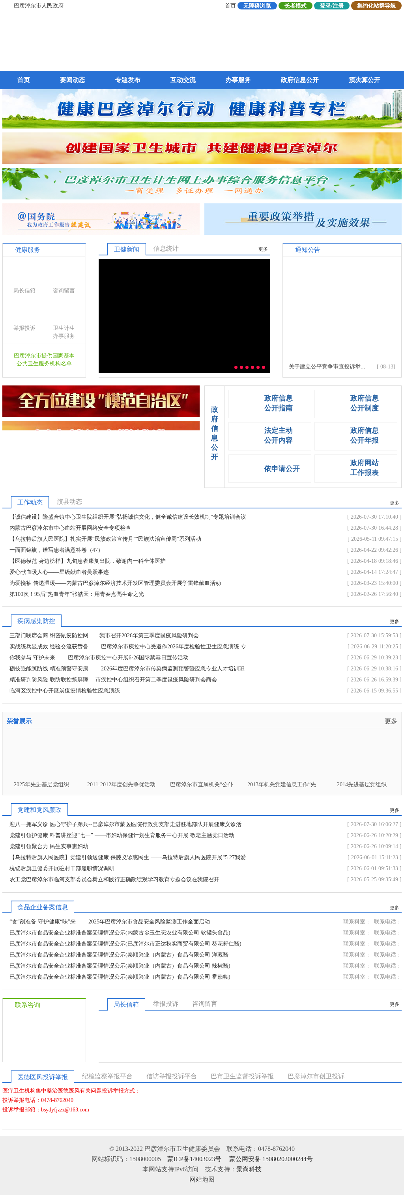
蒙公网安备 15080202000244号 (271, 1159)
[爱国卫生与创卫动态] (202, 161)
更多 (263, 249)
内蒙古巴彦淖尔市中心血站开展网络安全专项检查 (70, 528)
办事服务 (238, 79)
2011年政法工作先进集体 (361, 784)
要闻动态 (72, 79)
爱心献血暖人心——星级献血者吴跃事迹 (59, 572)
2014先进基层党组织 (282, 784)
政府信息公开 (300, 79)
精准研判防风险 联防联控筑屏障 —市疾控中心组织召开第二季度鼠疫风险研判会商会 (113, 680)
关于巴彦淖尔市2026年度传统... (327, 367)
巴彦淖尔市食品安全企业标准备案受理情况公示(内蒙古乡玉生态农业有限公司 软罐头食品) (119, 933)
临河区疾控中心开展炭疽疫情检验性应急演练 (64, 691)
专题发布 (127, 79)
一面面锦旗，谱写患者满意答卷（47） (56, 550)
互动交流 (183, 79)
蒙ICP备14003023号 (194, 1159)
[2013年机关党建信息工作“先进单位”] (201, 775)
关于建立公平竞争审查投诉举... (327, 356)
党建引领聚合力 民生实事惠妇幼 (48, 846)
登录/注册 (332, 6)
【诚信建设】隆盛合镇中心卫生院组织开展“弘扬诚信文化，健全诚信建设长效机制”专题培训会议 (127, 517)
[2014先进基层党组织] (281, 775)
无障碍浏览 (257, 6)
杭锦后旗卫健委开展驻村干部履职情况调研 (61, 868)
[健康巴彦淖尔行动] (202, 126)
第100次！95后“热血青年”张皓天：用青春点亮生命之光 (76, 594)
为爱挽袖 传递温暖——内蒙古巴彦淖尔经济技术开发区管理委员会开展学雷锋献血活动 (115, 583)
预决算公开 (364, 79)
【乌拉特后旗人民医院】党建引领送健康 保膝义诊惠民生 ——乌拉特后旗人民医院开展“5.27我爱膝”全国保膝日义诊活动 (127, 858)
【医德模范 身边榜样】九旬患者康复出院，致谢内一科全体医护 (87, 561)
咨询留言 (64, 291)
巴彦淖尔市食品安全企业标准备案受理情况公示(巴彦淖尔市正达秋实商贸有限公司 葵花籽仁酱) (125, 944)
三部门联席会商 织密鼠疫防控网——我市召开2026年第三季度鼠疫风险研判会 (104, 635)
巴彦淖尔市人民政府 (39, 6)
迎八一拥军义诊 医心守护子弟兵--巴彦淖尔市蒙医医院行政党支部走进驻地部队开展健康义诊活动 (125, 825)
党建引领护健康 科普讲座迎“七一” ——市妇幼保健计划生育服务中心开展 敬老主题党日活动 (121, 835)
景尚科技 (249, 1169)
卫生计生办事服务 (64, 332)
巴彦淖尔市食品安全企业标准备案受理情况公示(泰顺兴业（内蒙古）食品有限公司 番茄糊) (119, 977)
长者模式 (295, 6)
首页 (230, 6)
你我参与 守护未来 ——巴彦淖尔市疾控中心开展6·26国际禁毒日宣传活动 (99, 658)
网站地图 (202, 1179)
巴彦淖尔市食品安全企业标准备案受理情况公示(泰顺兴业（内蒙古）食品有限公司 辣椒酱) (119, 966)
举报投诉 (24, 328)
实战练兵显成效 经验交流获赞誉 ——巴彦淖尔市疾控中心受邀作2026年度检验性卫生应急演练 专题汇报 (127, 648)
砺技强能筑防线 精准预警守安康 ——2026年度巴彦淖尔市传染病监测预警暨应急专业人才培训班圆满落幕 (127, 670)
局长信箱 (24, 291)
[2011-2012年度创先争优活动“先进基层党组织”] (41, 775)
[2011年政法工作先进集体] (361, 775)
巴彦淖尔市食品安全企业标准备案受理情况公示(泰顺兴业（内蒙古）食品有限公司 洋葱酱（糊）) (118, 956)
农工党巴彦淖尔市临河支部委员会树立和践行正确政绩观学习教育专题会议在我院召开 (114, 879)
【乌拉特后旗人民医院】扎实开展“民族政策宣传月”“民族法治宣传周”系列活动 (105, 539)
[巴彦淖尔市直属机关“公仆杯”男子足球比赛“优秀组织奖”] (121, 775)
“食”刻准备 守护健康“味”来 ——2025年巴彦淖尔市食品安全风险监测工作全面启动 (109, 922)
